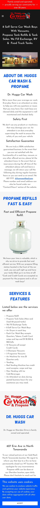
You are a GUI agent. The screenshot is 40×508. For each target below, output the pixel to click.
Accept (20, 503)
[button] (4, 16)
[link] (20, 16)
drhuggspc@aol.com (24, 178)
